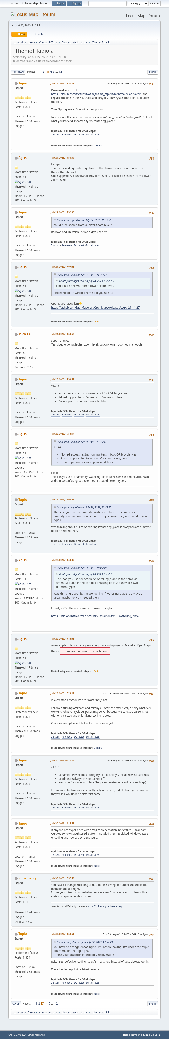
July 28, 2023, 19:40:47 (62, 559)
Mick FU (98, 145)
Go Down (18, 71)
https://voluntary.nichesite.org (104, 906)
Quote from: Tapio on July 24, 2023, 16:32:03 (82, 275)
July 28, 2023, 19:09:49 (62, 499)
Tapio (22, 83)
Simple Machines (36, 1035)
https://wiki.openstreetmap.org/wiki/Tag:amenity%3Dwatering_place (95, 616)
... (57, 71)
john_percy (27, 878)
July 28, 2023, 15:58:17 (62, 433)
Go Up (16, 1003)
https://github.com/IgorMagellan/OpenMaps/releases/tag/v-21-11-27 (95, 307)
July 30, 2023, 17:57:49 (62, 878)
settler (97, 865)
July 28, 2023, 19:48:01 (62, 638)
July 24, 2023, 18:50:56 (62, 333)
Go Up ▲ (156, 1034)
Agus (22, 157)
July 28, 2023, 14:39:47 (62, 379)
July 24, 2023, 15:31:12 (62, 83)
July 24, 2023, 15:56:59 (62, 157)
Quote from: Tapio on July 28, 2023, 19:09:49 (82, 568)
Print (152, 71)
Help (125, 1034)
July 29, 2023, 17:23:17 (62, 693)
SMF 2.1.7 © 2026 (17, 1035)
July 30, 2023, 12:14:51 (62, 823)
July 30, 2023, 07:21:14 (62, 760)
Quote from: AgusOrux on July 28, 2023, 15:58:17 (84, 507)
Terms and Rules (139, 1034)
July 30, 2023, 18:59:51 (62, 933)
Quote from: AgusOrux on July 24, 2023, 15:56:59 (84, 220)
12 (60, 71)
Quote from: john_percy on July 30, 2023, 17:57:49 (85, 942)
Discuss (55, 134)
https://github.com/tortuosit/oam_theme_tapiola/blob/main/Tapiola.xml (96, 94)
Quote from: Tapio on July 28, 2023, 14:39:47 (82, 442)
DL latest (79, 134)
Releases (67, 134)
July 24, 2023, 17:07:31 (62, 266)
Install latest (93, 134)
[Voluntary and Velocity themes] (16, 907)
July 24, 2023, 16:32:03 (62, 212)
